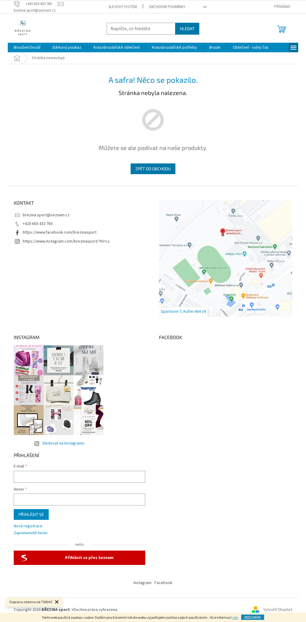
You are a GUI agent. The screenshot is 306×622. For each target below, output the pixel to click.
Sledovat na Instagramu (63, 443)
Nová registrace (28, 526)
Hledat (187, 28)
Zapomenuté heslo (31, 533)
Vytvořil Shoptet (277, 610)
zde (235, 617)
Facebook (163, 583)
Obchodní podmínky (167, 7)
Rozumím (252, 617)
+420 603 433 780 (38, 224)
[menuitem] (27, 47)
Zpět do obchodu (153, 168)
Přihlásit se (31, 514)
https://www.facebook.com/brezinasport (60, 232)
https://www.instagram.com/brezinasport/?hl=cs (66, 241)
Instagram (143, 583)
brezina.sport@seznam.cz (46, 215)
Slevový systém (122, 7)
